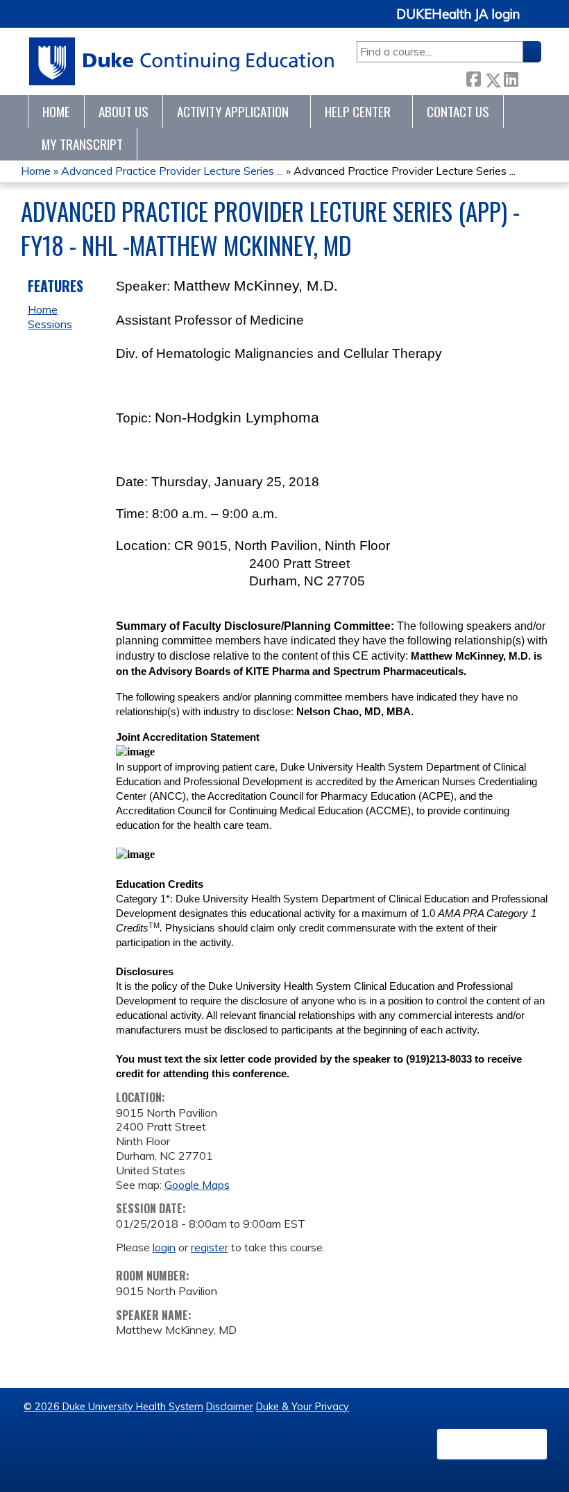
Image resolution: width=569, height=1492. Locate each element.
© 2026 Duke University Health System (113, 1406)
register (209, 1247)
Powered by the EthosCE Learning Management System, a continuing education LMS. (492, 1444)
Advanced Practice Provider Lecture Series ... (172, 171)
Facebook (473, 77)
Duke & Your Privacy (302, 1406)
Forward (529, 77)
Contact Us (458, 111)
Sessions (50, 324)
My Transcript (82, 144)
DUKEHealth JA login (458, 14)
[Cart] (535, 21)
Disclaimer (229, 1406)
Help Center (358, 111)
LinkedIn (511, 77)
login (164, 1247)
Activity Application (233, 111)
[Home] (182, 61)
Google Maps (197, 1185)
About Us (123, 111)
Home (56, 111)
